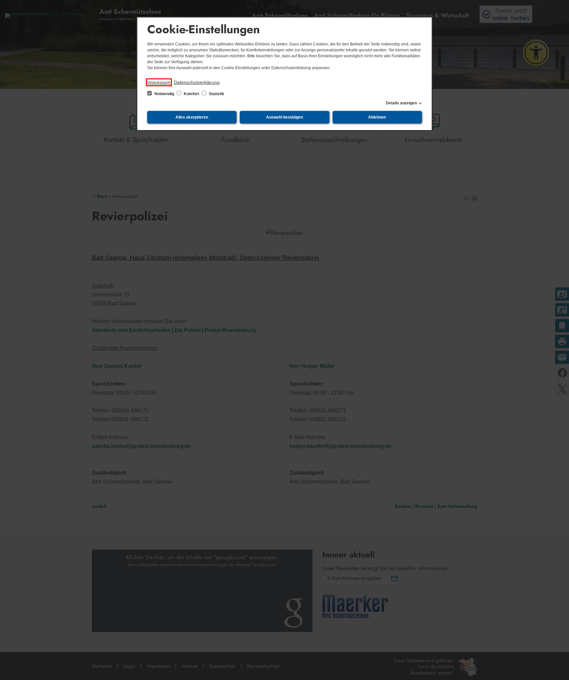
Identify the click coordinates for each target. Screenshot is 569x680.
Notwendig (164, 94)
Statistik (216, 94)
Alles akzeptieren (192, 117)
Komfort (191, 94)
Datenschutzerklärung (197, 82)
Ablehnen (377, 117)
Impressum (159, 82)
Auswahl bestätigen (284, 117)
